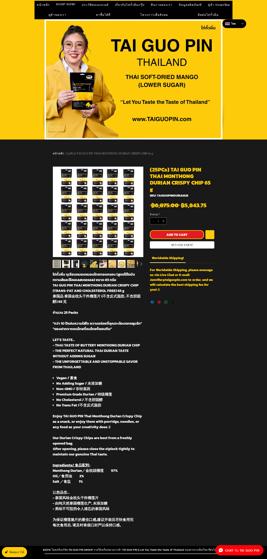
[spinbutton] (158, 221)
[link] (168, 257)
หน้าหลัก (58, 153)
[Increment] (163, 221)
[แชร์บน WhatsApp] (166, 302)
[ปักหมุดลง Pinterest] (159, 302)
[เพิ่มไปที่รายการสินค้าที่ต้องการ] (209, 234)
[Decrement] (152, 221)
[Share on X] (173, 302)
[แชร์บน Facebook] (152, 302)
